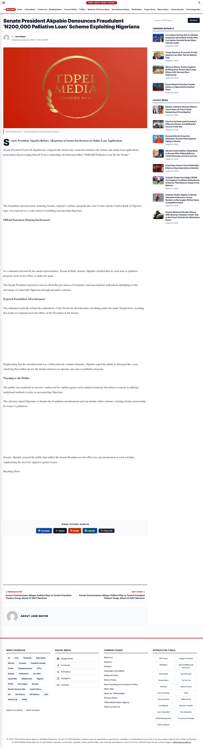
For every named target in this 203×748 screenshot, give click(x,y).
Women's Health (186, 706)
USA (46, 694)
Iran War (37, 673)
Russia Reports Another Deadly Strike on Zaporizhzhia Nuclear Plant (180, 87)
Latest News (30, 9)
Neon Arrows (186, 687)
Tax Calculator (186, 712)
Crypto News (149, 9)
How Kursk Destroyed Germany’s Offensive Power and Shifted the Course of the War (181, 124)
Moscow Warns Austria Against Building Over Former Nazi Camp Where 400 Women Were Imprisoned (180, 71)
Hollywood (23, 673)
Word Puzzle (186, 674)
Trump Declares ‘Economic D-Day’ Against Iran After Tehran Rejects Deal (181, 55)
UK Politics (20, 694)
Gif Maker (163, 665)
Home (19, 9)
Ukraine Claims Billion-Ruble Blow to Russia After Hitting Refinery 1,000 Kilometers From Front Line (181, 153)
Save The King (163, 693)
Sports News (163, 9)
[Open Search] (199, 3)
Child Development (163, 718)
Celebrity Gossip (38, 663)
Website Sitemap (14, 710)
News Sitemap (33, 710)
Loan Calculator (163, 712)
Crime (10, 668)
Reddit (76, 531)
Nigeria (40, 679)
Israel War (12, 679)
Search (194, 20)
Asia (17, 658)
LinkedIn (91, 531)
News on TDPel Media (114, 693)
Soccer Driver (163, 699)
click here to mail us (182, 742)
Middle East (27, 679)
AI (9, 658)
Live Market (163, 706)
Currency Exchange (186, 718)
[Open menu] (4, 2)
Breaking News (55, 9)
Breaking (10, 9)
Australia (27, 658)
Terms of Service (112, 707)
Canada (22, 663)
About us (108, 657)
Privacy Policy (110, 698)
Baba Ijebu (41, 658)
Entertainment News (120, 9)
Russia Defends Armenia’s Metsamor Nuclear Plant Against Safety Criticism (180, 139)
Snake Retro (163, 680)
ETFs (39, 668)
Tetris (186, 693)
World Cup (12, 699)
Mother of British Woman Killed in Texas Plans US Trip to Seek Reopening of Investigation (181, 109)
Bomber (163, 687)
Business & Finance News (99, 9)
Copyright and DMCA (114, 671)
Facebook (45, 531)
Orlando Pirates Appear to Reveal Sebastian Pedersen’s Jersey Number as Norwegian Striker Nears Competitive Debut (182, 199)
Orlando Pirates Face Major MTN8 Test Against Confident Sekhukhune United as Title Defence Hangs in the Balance (182, 181)
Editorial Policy (111, 675)
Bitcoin (11, 663)
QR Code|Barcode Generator (186, 666)
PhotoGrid (163, 674)
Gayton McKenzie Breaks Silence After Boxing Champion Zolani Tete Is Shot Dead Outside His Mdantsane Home (182, 216)
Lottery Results (177, 9)
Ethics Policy (110, 680)
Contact (107, 666)
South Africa (35, 689)
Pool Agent (22, 684)
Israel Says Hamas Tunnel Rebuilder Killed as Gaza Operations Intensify (182, 166)
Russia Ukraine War (16, 689)
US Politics (34, 694)
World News (137, 9)
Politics (82, 9)
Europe (11, 673)
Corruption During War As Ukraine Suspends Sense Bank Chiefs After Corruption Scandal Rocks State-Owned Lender (181, 39)
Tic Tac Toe (186, 680)
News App (109, 689)
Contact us (42, 9)
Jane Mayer (20, 36)
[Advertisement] (75, 171)
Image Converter (186, 658)
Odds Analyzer (163, 725)
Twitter (61, 531)
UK (9, 694)
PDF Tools (163, 658)
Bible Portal (186, 699)
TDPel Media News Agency (102, 3)
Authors (108, 662)
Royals (35, 684)
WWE (24, 699)
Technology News (194, 9)
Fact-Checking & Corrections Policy (121, 684)
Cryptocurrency (25, 668)
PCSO (10, 684)
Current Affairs (70, 9)
